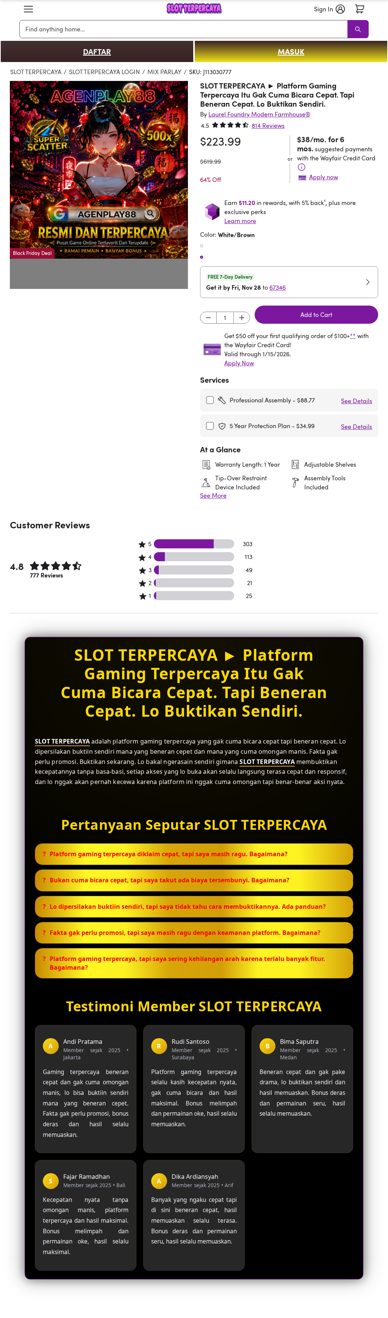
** (353, 336)
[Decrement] (208, 318)
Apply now (323, 177)
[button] (28, 9)
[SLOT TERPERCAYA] (194, 9)
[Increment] (241, 318)
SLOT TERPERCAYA (35, 72)
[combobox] (184, 29)
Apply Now (239, 363)
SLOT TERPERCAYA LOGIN (104, 72)
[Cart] (359, 9)
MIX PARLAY (164, 72)
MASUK (291, 51)
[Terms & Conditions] (301, 167)
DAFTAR (97, 51)
